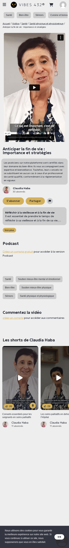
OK (59, 537)
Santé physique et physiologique (46, 23)
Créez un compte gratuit (18, 251)
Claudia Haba (20, 422)
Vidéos (15, 23)
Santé (24, 23)
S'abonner (13, 201)
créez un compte (13, 318)
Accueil (6, 23)
